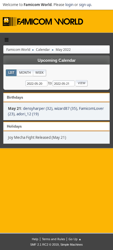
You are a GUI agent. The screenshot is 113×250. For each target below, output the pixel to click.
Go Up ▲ (75, 239)
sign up (85, 4)
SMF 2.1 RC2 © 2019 (44, 244)
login (69, 4)
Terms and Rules (53, 239)
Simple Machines (71, 244)
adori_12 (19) (27, 113)
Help (35, 239)
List (11, 72)
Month (25, 72)
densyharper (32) (37, 108)
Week (39, 72)
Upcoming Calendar (57, 60)
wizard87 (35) (65, 108)
